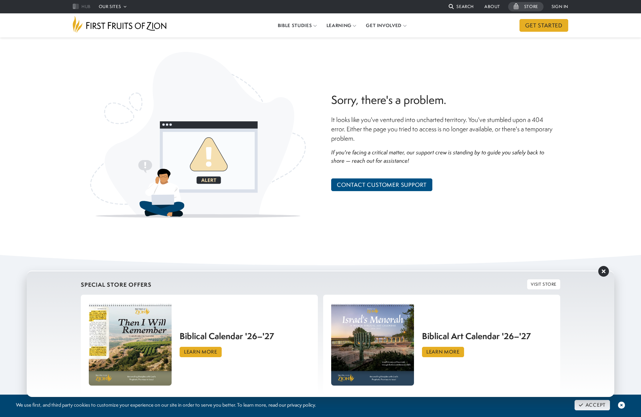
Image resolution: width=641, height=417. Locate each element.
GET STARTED (544, 25)
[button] (461, 7)
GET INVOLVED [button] (384, 25)
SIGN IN (560, 6)
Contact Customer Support (382, 184)
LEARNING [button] (339, 25)
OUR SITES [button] (110, 6)
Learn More (200, 352)
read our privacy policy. (292, 405)
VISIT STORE (544, 284)
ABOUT (492, 6)
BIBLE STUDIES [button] (295, 25)
